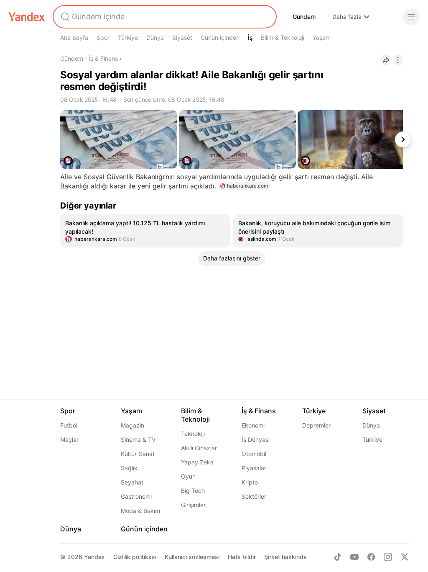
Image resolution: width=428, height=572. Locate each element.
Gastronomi (136, 496)
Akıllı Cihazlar (199, 447)
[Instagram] (388, 557)
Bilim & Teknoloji (282, 37)
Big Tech (193, 490)
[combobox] (164, 17)
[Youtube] (354, 557)
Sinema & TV (138, 439)
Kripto (250, 482)
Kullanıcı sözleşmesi (192, 556)
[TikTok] (338, 557)
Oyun (188, 476)
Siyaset (182, 37)
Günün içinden (220, 37)
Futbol (68, 425)
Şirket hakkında (285, 556)
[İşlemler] (398, 60)
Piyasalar (254, 468)
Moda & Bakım (140, 510)
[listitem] (145, 230)
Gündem (304, 16)
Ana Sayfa (74, 37)
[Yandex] (26, 16)
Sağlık (129, 468)
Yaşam (322, 37)
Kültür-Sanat (138, 453)
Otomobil (254, 453)
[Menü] (411, 16)
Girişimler (193, 504)
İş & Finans (103, 58)
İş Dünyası (256, 439)
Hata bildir (242, 556)
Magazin (132, 425)
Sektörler (254, 496)
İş (250, 37)
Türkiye (128, 37)
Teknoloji (193, 433)
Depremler (316, 425)
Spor (103, 37)
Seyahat (132, 482)
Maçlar (69, 439)
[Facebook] (371, 557)
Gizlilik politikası (134, 556)
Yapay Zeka (197, 462)
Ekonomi (253, 425)
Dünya (155, 37)
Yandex (94, 556)
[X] (404, 557)
